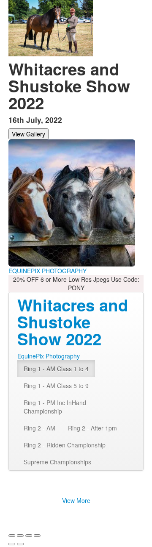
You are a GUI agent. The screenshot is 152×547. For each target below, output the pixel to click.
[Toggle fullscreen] (28, 535)
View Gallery (28, 134)
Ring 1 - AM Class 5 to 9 (56, 385)
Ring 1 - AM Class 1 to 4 (56, 368)
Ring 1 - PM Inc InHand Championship (55, 406)
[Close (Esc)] (11, 535)
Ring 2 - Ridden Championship (65, 445)
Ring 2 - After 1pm (92, 428)
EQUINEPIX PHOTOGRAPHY (47, 271)
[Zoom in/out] (37, 535)
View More (76, 500)
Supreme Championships (57, 462)
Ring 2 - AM (39, 428)
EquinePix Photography (48, 356)
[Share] (20, 535)
